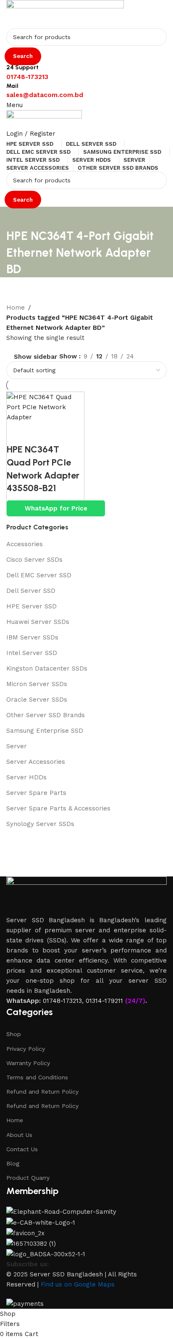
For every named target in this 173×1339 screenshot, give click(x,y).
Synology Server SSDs (40, 824)
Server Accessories (35, 762)
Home (14, 1120)
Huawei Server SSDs (37, 622)
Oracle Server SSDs (36, 699)
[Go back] (16, 217)
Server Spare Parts (36, 793)
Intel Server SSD (31, 653)
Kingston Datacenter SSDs (46, 668)
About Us (19, 1134)
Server (16, 746)
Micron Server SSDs (36, 684)
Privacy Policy (25, 1048)
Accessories (24, 544)
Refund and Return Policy (42, 1091)
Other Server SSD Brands (45, 715)
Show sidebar (35, 356)
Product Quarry (28, 1177)
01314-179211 (104, 1001)
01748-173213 (62, 1001)
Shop (13, 1034)
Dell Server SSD (30, 591)
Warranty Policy (28, 1063)
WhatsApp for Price (56, 508)
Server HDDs (26, 777)
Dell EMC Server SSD (38, 575)
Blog (12, 1163)
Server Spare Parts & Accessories (58, 808)
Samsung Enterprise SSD (44, 730)
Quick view (17, 432)
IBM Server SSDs (32, 637)
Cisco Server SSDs (34, 559)
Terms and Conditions (37, 1077)
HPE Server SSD (31, 606)
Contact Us (22, 1149)
